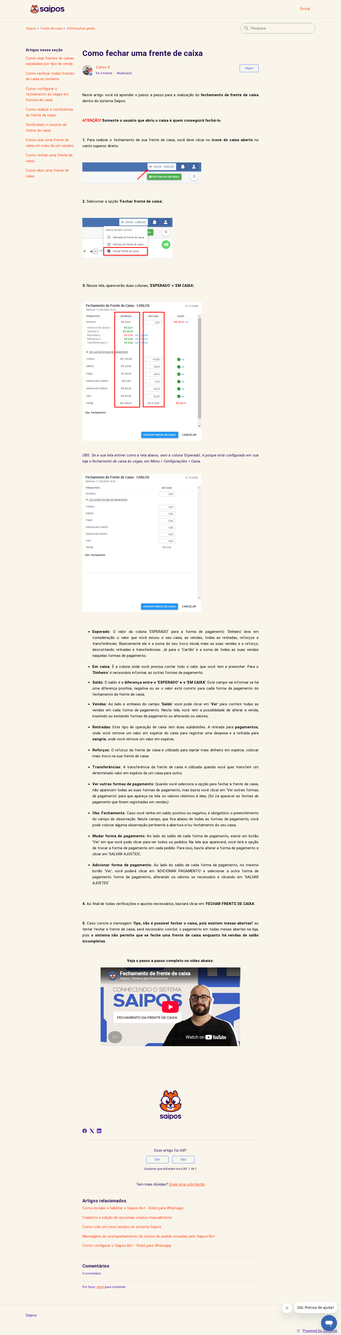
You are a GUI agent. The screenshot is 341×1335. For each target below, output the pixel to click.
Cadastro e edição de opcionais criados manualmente (127, 1217)
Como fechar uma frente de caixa (49, 158)
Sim (157, 1159)
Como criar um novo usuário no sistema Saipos (122, 1227)
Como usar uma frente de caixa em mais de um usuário (50, 143)
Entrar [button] (305, 9)
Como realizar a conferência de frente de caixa (49, 112)
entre (100, 1287)
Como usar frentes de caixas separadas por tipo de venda (50, 61)
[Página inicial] (47, 9)
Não (183, 1159)
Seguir (249, 68)
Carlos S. (103, 67)
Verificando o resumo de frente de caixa (46, 127)
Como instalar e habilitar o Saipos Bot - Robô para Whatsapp (132, 1208)
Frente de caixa (51, 28)
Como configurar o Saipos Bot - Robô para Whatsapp (126, 1245)
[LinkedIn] (99, 1131)
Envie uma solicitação (187, 1184)
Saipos (31, 28)
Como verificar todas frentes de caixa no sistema (50, 76)
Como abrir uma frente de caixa (47, 173)
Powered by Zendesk (320, 1331)
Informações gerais (81, 28)
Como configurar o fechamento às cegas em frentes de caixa (47, 94)
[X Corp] (92, 1131)
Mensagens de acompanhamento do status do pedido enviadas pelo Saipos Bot (148, 1236)
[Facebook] (84, 1131)
